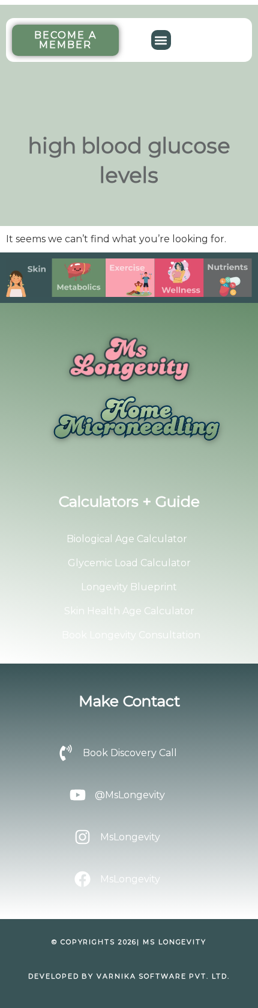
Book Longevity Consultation (131, 635)
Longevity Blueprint (129, 587)
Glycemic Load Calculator (129, 563)
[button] (161, 40)
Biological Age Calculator (127, 539)
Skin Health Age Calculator (129, 611)
